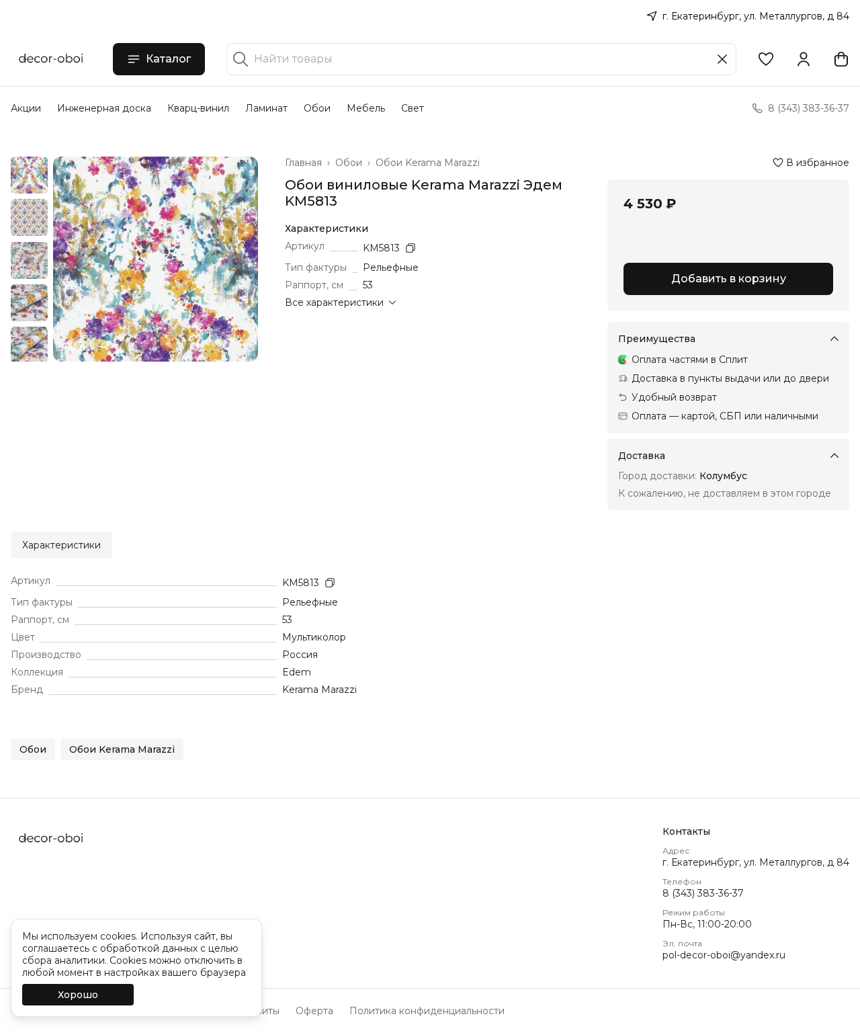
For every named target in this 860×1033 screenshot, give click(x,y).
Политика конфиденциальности (427, 1011)
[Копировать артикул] (410, 248)
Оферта (314, 1011)
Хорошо (78, 995)
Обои (317, 108)
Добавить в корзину (728, 278)
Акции (26, 108)
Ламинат (266, 108)
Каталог (168, 58)
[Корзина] (841, 59)
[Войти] (804, 59)
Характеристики (61, 545)
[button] (766, 59)
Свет (412, 108)
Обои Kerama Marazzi (428, 163)
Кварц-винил (198, 108)
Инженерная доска (104, 108)
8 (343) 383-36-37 (703, 893)
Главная (303, 163)
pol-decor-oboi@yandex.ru (723, 955)
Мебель (366, 108)
